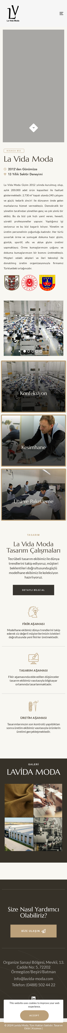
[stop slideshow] (46, 351)
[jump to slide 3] (32, 351)
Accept (34, 1015)
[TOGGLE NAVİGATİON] (53, 13)
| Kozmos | (37, 1028)
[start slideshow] (19, 351)
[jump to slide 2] (28, 351)
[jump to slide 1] (24, 351)
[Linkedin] (34, 998)
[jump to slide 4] (37, 351)
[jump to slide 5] (41, 351)
